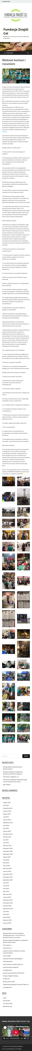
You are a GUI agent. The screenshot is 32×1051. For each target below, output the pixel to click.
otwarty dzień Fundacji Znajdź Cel (13, 964)
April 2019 (6, 891)
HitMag (19, 1049)
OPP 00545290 (7, 961)
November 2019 (8, 877)
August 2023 (7, 814)
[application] (16, 1032)
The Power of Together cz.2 (11, 777)
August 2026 (7, 802)
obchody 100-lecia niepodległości (13, 958)
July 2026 (6, 805)
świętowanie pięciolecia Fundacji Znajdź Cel (16, 984)
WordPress (12, 1049)
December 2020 (7, 848)
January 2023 (7, 819)
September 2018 (8, 908)
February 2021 (7, 845)
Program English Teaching (10, 976)
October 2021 (7, 837)
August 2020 (7, 857)
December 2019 (7, 874)
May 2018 (6, 914)
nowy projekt (7, 956)
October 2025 (7, 811)
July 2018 (6, 911)
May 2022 (6, 828)
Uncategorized (7, 987)
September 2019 (8, 880)
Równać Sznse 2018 (9, 981)
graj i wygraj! (6, 784)
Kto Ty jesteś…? (7, 945)
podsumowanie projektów (10, 967)
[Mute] (25, 1038)
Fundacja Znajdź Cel (15, 31)
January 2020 (7, 871)
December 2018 (7, 900)
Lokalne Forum (7, 948)
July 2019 (6, 883)
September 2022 (8, 822)
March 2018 (6, 917)
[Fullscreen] (28, 1038)
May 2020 (6, 862)
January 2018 (7, 923)
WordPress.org (7, 1006)
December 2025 (7, 808)
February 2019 (7, 894)
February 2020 (7, 868)
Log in (4, 998)
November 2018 (8, 903)
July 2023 (6, 817)
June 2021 (6, 842)
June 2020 (6, 860)
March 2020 (6, 865)
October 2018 (7, 905)
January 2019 (7, 897)
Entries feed (6, 1000)
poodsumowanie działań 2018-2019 (13, 973)
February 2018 (7, 920)
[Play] (4, 1038)
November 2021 (8, 834)
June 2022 (6, 825)
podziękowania (7, 970)
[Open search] (27, 53)
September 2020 (8, 854)
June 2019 (6, 885)
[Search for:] (16, 756)
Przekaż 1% (6, 978)
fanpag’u (4, 131)
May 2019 (6, 888)
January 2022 (7, 831)
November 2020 (8, 851)
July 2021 (6, 840)
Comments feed (7, 1003)
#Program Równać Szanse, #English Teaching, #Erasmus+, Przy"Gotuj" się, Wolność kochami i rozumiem (14, 935)
